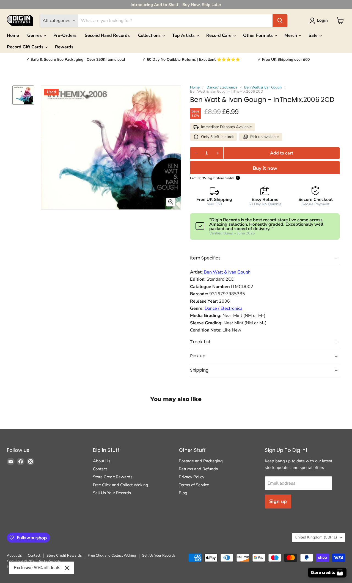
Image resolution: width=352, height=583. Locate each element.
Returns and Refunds (198, 469)
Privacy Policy (191, 477)
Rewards (64, 47)
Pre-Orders (64, 35)
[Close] (67, 568)
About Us (101, 461)
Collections (150, 35)
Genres (35, 35)
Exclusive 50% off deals (37, 567)
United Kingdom (316, 537)
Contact (100, 469)
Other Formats (258, 35)
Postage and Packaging (201, 461)
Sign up (278, 501)
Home (13, 35)
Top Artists (184, 35)
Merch (291, 35)
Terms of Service (194, 485)
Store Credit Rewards (112, 477)
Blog (183, 493)
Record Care (219, 35)
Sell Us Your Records (112, 493)
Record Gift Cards (26, 47)
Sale (314, 35)
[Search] (280, 20)
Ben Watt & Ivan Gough (263, 87)
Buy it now (265, 168)
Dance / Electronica (222, 87)
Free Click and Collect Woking (120, 485)
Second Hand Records (107, 35)
